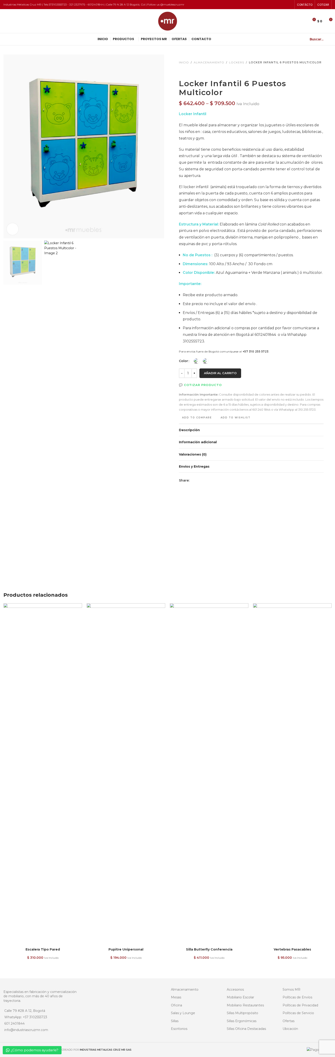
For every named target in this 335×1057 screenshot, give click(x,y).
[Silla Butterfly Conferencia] (209, 774)
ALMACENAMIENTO (209, 62)
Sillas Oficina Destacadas (246, 1029)
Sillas (174, 1021)
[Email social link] (197, 480)
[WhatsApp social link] (214, 480)
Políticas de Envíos (297, 997)
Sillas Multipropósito (242, 1013)
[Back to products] (187, 72)
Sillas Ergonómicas (241, 1021)
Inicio (184, 62)
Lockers (236, 62)
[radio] (196, 361)
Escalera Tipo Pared (43, 949)
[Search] (330, 39)
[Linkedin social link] (208, 480)
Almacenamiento (184, 989)
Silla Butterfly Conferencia (209, 949)
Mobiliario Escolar (240, 997)
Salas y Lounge (183, 1013)
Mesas (176, 997)
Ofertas (288, 1021)
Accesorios (235, 989)
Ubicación (290, 1029)
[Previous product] (181, 72)
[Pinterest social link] (203, 480)
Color (183, 361)
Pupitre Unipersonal (125, 949)
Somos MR (291, 989)
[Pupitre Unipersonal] (126, 774)
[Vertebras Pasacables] (292, 774)
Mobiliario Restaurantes (245, 1005)
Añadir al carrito (220, 373)
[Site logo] (167, 21)
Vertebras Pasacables (292, 949)
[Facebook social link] (192, 480)
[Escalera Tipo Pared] (42, 774)
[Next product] (192, 72)
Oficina (176, 1005)
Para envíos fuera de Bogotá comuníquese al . (224, 351)
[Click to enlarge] (12, 229)
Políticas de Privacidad (300, 1005)
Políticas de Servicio (298, 1013)
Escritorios (179, 1029)
